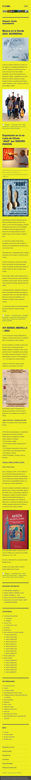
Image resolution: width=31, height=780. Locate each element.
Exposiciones (13, 317)
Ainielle (12, 126)
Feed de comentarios (9, 737)
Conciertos (7, 627)
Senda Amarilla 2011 (11, 644)
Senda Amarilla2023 (15, 128)
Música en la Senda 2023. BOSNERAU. (13, 32)
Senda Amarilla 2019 (11, 660)
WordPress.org (8, 739)
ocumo (20, 126)
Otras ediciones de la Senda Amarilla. (14, 632)
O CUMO (6, 6)
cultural (16, 126)
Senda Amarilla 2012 (11, 646)
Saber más (6, 711)
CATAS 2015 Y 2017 (11, 625)
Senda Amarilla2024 (11, 672)
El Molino (8, 620)
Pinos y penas (7, 704)
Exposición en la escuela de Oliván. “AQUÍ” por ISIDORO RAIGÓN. (13, 140)
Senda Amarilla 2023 (22, 317)
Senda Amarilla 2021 (11, 662)
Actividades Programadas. (11, 616)
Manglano (7, 124)
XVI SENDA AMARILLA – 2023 (15, 329)
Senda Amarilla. (13, 575)
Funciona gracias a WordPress (14, 772)
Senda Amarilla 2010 (11, 641)
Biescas (8, 319)
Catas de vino (7, 623)
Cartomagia (9, 618)
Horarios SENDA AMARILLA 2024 (14, 593)
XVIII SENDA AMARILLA (12, 590)
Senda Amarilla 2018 (11, 653)
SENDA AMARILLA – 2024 (12, 595)
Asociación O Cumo (9, 686)
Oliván (24, 126)
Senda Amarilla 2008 (11, 637)
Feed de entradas (8, 734)
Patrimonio (7, 702)
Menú (26, 6)
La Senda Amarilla (9, 690)
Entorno (6, 688)
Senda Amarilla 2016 (11, 648)
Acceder (6, 732)
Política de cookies (9, 707)
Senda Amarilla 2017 (11, 651)
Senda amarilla (6, 128)
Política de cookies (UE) (10, 709)
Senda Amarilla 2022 (9, 655)
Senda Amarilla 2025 (11, 669)
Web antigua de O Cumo (10, 714)
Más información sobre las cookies (13, 693)
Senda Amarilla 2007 (11, 634)
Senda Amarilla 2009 (11, 639)
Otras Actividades (8, 700)
